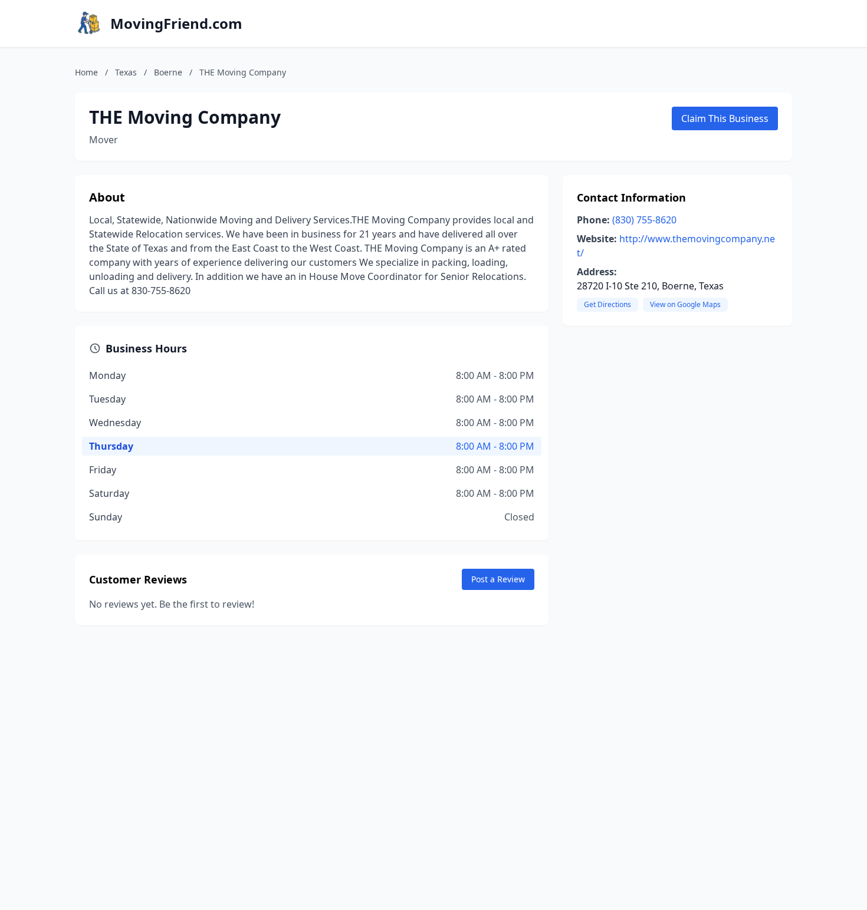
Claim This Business (725, 118)
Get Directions (607, 304)
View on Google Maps (685, 304)
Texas (126, 72)
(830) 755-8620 (644, 219)
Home (86, 72)
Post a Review (498, 579)
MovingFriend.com (176, 23)
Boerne (168, 72)
